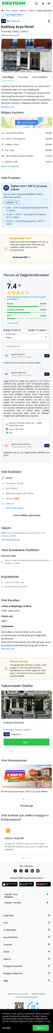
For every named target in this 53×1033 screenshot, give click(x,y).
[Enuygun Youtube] (38, 871)
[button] (26, 55)
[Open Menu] (49, 3)
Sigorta (7, 959)
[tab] (8, 77)
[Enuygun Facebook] (15, 871)
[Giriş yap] (43, 3)
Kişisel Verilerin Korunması (18, 994)
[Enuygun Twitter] (26, 871)
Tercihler (6, 1027)
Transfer (7, 944)
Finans (6, 951)
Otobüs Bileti (9, 930)
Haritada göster (28, 122)
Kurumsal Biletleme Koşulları (26, 997)
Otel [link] (7, 10)
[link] (2, 10)
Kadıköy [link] (31, 10)
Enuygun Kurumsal (12, 966)
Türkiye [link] (14, 10)
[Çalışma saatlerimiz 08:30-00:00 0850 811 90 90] (36, 2)
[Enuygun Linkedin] (32, 871)
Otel (5, 922)
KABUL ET (40, 1027)
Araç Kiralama (10, 937)
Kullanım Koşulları (38, 994)
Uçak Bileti (8, 915)
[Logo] (13, 3)
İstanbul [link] (23, 10)
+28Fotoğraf (13, 68)
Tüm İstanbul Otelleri (13, 15)
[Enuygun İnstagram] (21, 871)
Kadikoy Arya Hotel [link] (44, 10)
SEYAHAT (10, 202)
